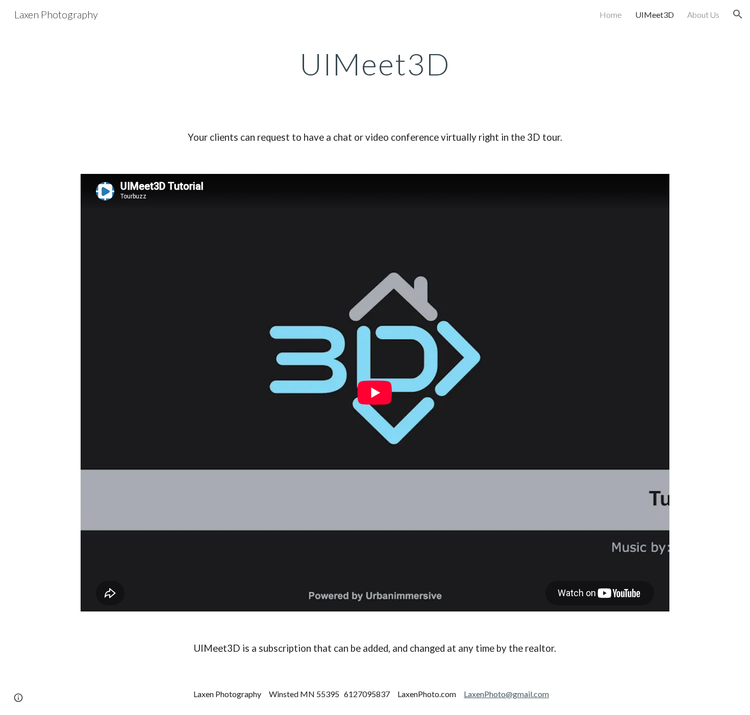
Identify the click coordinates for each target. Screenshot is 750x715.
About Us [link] (703, 14)
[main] (375, 64)
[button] (738, 14)
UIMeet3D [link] (654, 14)
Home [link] (610, 14)
